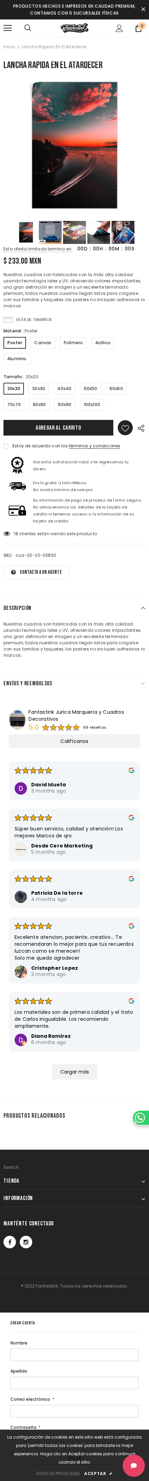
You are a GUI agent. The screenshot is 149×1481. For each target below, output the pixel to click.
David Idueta (48, 784)
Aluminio (17, 359)
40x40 (64, 388)
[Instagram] (26, 1242)
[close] (143, 9)
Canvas (42, 343)
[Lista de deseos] (125, 428)
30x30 (38, 388)
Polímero (73, 343)
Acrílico (103, 343)
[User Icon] (119, 28)
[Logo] (74, 27)
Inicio (9, 47)
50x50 (90, 388)
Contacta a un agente (41, 572)
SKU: (8, 555)
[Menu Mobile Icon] (7, 28)
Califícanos (74, 741)
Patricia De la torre (57, 893)
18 (16, 534)
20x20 (13, 388)
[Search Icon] (27, 28)
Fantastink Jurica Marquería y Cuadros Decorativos (76, 715)
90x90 (64, 404)
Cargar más (74, 1071)
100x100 (92, 404)
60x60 (116, 388)
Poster (14, 343)
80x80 (39, 404)
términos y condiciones (94, 446)
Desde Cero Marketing (62, 845)
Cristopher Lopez (54, 968)
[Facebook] (9, 1242)
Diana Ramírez (51, 1036)
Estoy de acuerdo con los (40, 446)
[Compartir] (139, 428)
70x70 (14, 404)
